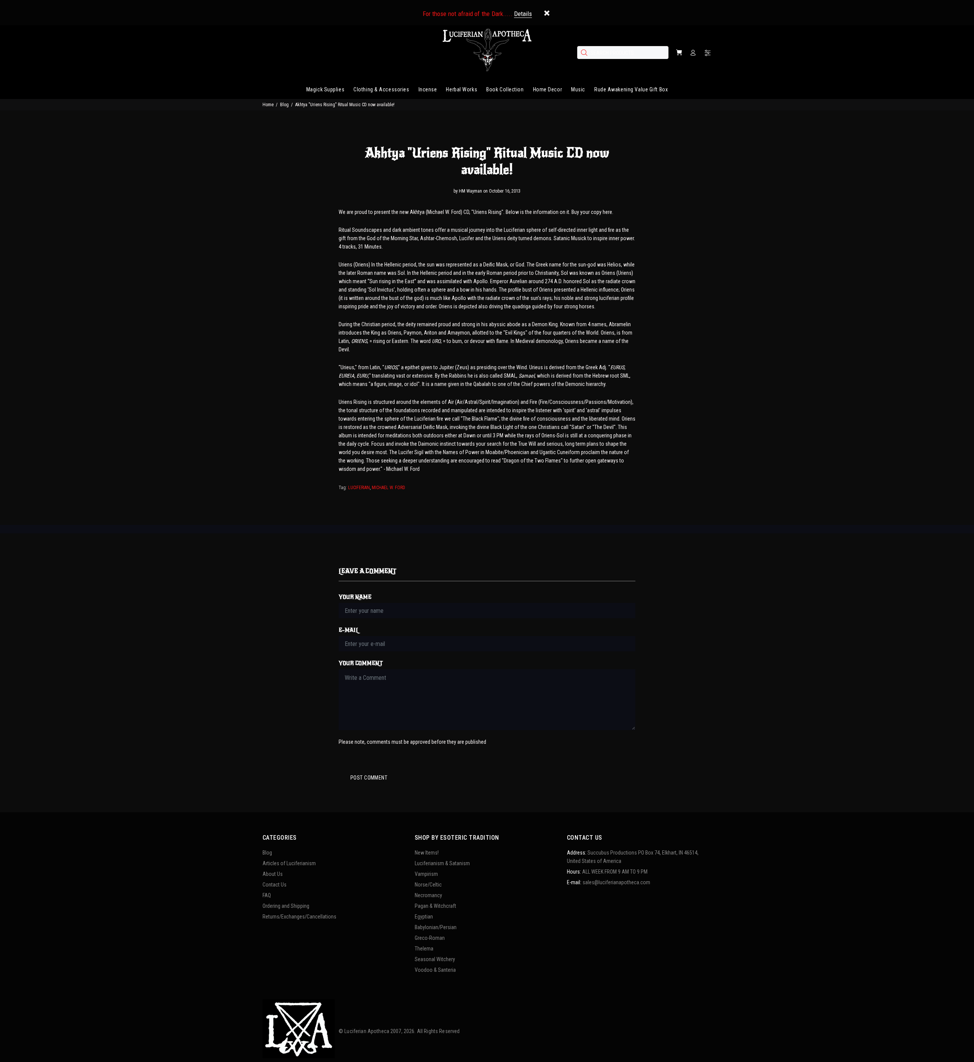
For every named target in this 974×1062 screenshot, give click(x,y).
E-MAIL (349, 630)
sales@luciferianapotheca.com (616, 882)
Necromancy (428, 895)
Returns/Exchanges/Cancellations (299, 917)
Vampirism (426, 874)
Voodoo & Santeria (435, 970)
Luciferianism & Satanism (442, 863)
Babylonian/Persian (436, 927)
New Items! (427, 853)
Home (268, 104)
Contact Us (274, 885)
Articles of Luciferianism (289, 863)
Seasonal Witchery (435, 959)
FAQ (267, 895)
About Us (273, 874)
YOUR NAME (355, 597)
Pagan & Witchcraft (435, 906)
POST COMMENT (368, 778)
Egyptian (424, 917)
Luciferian (359, 487)
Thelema (424, 949)
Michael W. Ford (388, 487)
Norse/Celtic (428, 885)
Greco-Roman (430, 938)
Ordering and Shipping (286, 906)
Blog (284, 104)
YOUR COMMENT (361, 663)
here (607, 212)
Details (523, 14)
